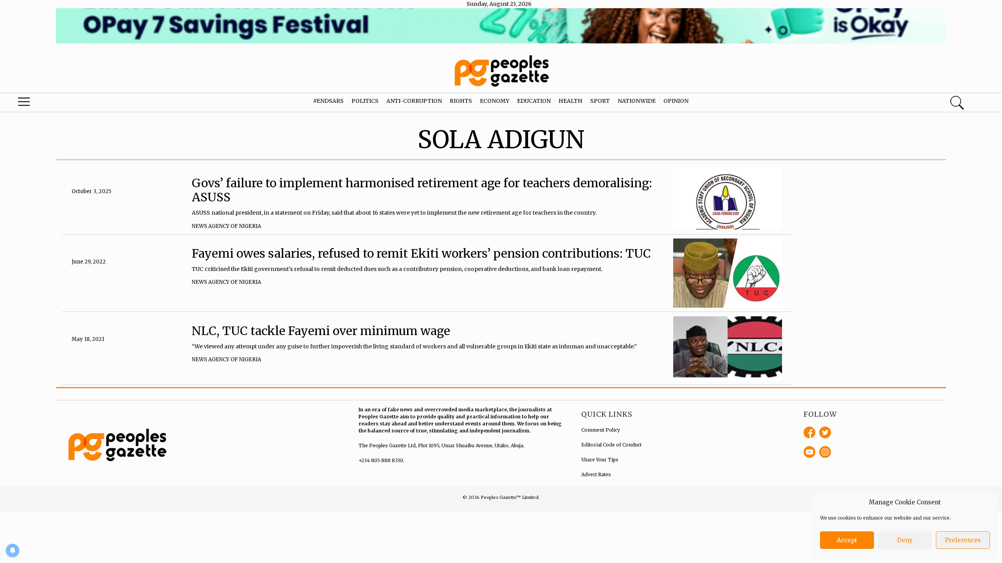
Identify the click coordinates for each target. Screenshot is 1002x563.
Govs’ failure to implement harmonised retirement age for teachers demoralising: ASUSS (422, 190)
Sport (600, 100)
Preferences (963, 540)
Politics (364, 100)
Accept (847, 540)
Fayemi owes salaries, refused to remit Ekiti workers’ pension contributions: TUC (421, 253)
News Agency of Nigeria (226, 226)
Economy (494, 100)
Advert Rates (596, 474)
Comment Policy (600, 430)
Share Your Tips (599, 460)
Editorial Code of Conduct (611, 445)
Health (570, 100)
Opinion (675, 100)
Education (534, 100)
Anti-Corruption (414, 100)
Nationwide (637, 100)
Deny (905, 540)
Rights (461, 100)
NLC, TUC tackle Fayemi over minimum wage (321, 330)
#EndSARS (328, 100)
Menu (53, 103)
